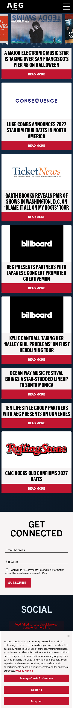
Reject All (36, 689)
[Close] (68, 636)
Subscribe (18, 582)
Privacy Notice (24, 670)
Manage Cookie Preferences (36, 678)
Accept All (36, 701)
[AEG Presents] (15, 6)
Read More (36, 74)
